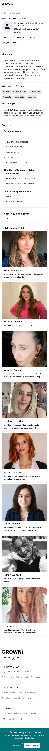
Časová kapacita (12, 131)
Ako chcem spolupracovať (17, 191)
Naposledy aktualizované (17, 213)
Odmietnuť (16, 745)
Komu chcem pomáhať (16, 141)
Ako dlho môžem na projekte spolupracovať (19, 172)
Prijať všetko (32, 745)
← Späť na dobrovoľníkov (13, 13)
